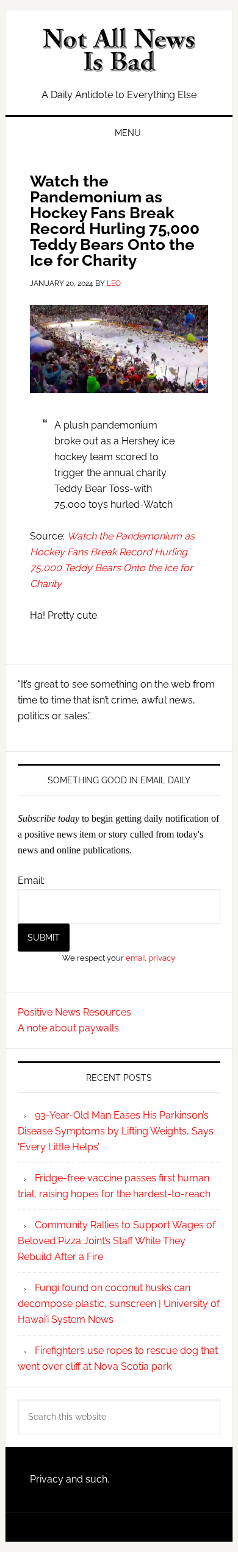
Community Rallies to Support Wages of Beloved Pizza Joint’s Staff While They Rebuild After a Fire (116, 1240)
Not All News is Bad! (119, 50)
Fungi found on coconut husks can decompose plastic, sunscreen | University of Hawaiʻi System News (119, 1303)
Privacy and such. (69, 1479)
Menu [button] (128, 133)
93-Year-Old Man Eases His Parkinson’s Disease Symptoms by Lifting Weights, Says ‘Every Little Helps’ (116, 1131)
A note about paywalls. (69, 1028)
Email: (31, 880)
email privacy (150, 958)
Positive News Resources (74, 1012)
